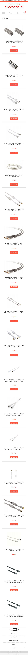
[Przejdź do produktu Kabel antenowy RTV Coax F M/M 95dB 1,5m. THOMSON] (14, 199)
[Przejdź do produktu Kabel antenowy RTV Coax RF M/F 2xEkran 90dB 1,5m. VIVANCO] (14, 370)
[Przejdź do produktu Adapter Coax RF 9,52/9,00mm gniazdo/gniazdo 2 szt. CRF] (14, 31)
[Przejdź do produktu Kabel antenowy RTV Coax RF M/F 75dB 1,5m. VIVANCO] (14, 539)
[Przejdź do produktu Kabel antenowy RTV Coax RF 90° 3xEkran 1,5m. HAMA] (14, 335)
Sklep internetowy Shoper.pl (14, 654)
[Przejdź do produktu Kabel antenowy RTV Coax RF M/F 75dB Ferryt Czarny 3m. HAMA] (14, 571)
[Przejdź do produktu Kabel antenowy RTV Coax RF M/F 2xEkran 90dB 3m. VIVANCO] (14, 404)
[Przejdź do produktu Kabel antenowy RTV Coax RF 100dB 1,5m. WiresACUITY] (14, 233)
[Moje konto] (17, 12)
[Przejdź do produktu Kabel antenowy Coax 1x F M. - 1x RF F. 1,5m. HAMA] (14, 99)
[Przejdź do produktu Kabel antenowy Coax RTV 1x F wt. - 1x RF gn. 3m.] (14, 166)
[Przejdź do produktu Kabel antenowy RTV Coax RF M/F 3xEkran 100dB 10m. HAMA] (14, 472)
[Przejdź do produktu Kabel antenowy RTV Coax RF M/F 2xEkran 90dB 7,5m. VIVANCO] (14, 438)
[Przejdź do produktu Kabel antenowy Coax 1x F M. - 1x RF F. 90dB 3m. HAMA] (14, 133)
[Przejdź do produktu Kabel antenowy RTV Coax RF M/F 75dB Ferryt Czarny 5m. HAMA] (14, 605)
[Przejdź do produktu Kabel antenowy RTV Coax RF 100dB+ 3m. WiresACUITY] (14, 267)
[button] (3, 12)
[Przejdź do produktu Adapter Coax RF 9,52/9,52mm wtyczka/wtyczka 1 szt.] (14, 65)
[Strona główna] (14, 7)
